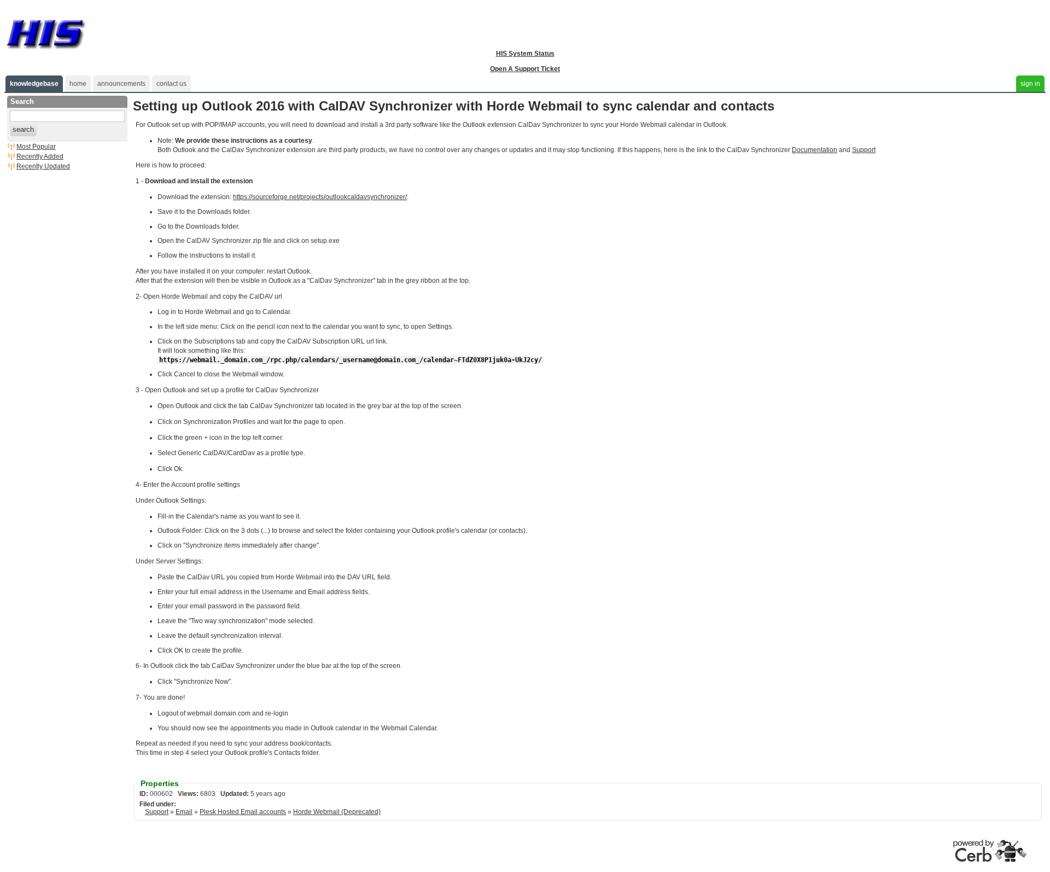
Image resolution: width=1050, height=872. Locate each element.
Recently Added (39, 156)
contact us (171, 84)
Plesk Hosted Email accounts (243, 812)
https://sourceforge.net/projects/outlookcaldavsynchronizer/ (320, 197)
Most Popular (36, 146)
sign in (1030, 84)
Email (184, 812)
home (77, 84)
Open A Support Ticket (525, 69)
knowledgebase (34, 84)
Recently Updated (43, 166)
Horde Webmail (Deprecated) (337, 812)
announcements (121, 84)
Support (864, 150)
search (23, 129)
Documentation (814, 150)
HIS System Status (525, 53)
